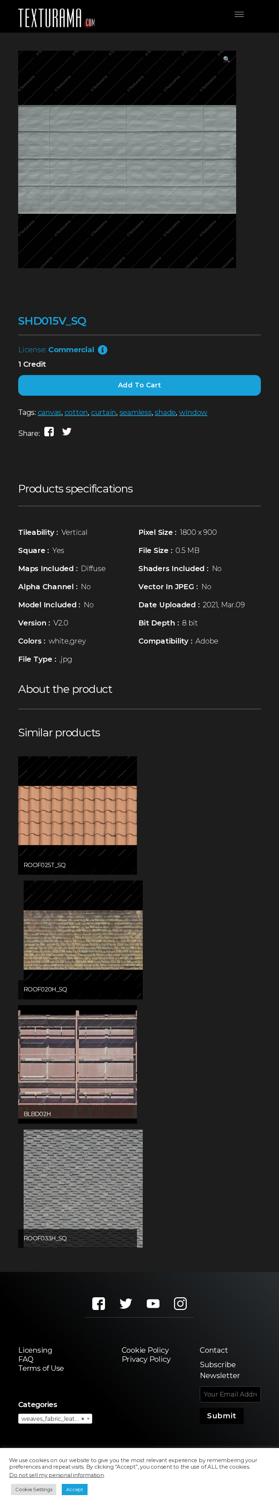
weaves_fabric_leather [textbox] (53, 1418)
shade (165, 412)
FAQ (25, 1359)
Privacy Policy (146, 1359)
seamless (136, 412)
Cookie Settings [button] (33, 1489)
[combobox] (55, 1419)
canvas (50, 412)
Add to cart (139, 385)
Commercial (71, 349)
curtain (103, 412)
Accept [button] (74, 1489)
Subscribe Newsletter (220, 1370)
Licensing (35, 1350)
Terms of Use (41, 1368)
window (193, 412)
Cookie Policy (145, 1350)
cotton (76, 412)
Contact (214, 1350)
